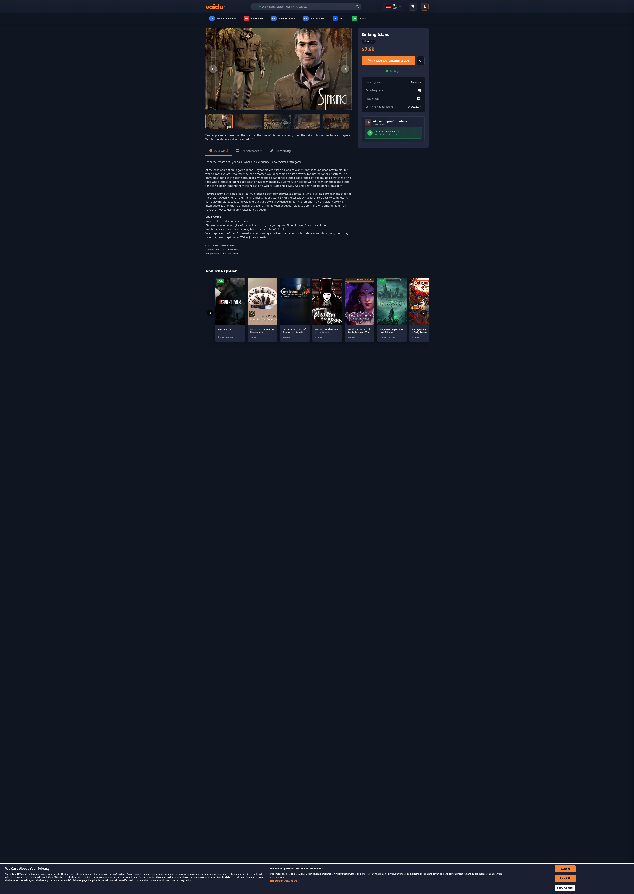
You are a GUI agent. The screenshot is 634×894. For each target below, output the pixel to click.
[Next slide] (345, 69)
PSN (342, 18)
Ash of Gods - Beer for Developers (262, 331)
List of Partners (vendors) (283, 880)
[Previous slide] (213, 69)
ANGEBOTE (257, 18)
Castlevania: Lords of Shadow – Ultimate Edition (294, 331)
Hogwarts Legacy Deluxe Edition (391, 331)
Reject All (565, 878)
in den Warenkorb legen (390, 61)
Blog (362, 18)
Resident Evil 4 (226, 329)
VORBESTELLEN (287, 18)
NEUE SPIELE (318, 18)
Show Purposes (565, 887)
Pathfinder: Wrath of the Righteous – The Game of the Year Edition (358, 331)
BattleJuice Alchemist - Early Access (423, 331)
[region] (317, 878)
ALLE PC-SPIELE (225, 18)
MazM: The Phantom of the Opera (326, 331)
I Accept (565, 868)
